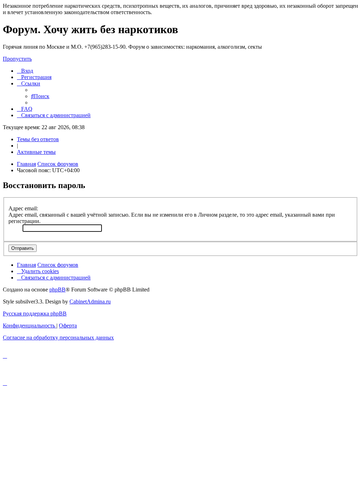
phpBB (57, 290)
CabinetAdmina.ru (90, 302)
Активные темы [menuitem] (36, 152)
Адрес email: (23, 208)
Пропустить (17, 59)
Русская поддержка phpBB (35, 314)
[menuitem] (25, 71)
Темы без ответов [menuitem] (38, 139)
